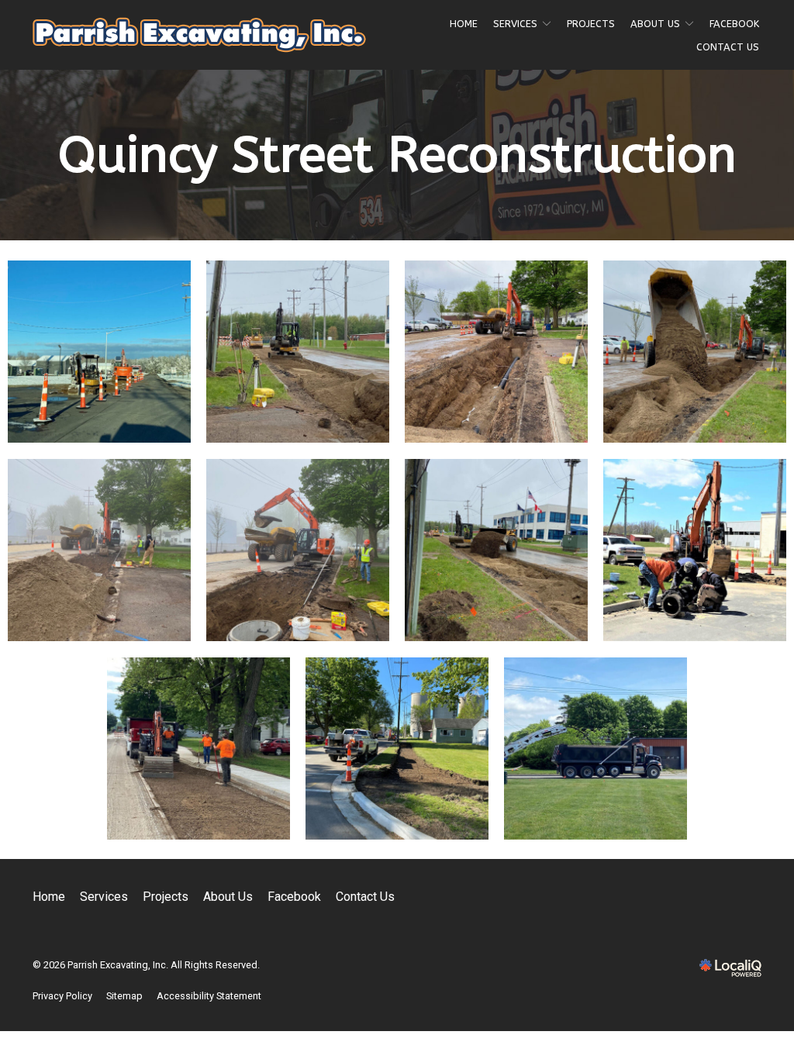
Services (515, 23)
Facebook (734, 23)
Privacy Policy (62, 996)
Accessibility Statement (209, 996)
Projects (591, 23)
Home (464, 23)
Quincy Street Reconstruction (397, 155)
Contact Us (727, 47)
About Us (655, 23)
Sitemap (124, 996)
